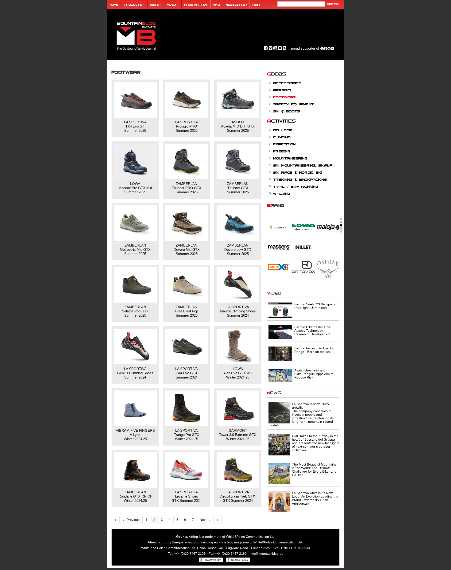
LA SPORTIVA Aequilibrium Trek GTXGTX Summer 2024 (237, 496)
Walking (281, 193)
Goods (276, 73)
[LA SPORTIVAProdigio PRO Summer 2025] (186, 99)
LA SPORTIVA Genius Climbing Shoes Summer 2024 (135, 373)
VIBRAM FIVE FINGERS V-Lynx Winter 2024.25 (135, 434)
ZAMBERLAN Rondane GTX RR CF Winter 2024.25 (135, 496)
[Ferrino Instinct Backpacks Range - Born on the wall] (280, 353)
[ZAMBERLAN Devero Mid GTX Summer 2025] (186, 223)
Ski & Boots (286, 111)
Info (217, 4)
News (154, 4)
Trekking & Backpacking (300, 179)
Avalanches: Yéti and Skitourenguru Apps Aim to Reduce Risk (314, 373)
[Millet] (303, 244)
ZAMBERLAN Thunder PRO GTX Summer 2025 (186, 188)
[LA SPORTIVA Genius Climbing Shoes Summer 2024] (135, 346)
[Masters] (278, 244)
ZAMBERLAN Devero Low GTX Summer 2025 (237, 249)
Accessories (287, 83)
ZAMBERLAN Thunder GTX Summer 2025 (238, 188)
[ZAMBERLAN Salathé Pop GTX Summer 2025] (135, 285)
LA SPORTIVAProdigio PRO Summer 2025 (186, 126)
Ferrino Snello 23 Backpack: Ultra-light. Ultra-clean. (315, 306)
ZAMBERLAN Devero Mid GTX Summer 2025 (187, 249)
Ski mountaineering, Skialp (302, 165)
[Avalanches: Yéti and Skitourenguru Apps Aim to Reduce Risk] (280, 375)
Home (114, 4)
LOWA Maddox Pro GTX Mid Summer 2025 (135, 188)
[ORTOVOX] (303, 264)
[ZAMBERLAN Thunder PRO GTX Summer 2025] (186, 161)
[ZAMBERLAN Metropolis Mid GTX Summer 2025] (135, 223)
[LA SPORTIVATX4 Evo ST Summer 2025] (135, 99)
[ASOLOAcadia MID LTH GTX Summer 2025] (238, 99)
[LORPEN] (278, 224)
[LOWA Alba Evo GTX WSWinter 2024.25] (238, 346)
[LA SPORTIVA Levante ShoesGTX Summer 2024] (186, 470)
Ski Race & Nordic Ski (297, 172)
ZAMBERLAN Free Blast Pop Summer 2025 (186, 311)
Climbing (282, 137)
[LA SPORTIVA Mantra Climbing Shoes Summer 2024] (238, 285)
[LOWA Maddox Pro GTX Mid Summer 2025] (135, 161)
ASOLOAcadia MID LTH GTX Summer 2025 (238, 126)
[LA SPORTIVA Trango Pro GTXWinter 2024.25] (186, 408)
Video (171, 4)
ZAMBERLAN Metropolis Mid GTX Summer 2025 (135, 249)
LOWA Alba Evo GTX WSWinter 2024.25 (237, 373)
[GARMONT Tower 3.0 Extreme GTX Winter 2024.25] (238, 408)
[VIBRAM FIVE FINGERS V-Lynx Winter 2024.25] (135, 408)
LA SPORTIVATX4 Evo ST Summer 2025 (135, 126)
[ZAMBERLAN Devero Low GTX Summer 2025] (238, 223)
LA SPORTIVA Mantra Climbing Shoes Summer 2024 (238, 311)
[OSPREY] (328, 266)
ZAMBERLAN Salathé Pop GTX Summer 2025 (135, 311)
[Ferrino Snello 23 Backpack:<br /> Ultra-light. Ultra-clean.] (280, 310)
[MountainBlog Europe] (136, 35)
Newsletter (236, 4)
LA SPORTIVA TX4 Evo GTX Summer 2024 (186, 373)
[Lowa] (303, 224)
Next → (205, 520)
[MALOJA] (328, 224)
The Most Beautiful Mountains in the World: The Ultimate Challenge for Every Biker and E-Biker (314, 469)
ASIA (256, 4)
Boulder (282, 130)
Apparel (282, 90)
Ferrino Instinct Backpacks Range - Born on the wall (314, 350)
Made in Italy (196, 4)
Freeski (281, 151)
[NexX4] (278, 264)
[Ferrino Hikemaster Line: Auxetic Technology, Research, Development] (280, 332)
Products (133, 4)
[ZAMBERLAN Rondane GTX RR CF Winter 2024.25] (135, 470)
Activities (281, 120)
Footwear (284, 97)
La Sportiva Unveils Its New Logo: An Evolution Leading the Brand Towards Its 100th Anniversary (315, 498)
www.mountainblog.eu (201, 542)
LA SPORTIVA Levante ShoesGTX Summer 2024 (186, 496)
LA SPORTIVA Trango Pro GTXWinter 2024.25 (186, 434)
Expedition (284, 144)
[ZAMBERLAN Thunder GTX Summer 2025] (238, 161)
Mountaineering (290, 158)
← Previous (131, 520)
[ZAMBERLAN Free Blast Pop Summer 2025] (186, 285)
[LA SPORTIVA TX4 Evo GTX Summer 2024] (186, 346)
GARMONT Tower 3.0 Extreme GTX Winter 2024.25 (237, 434)
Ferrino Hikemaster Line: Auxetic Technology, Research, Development (312, 330)
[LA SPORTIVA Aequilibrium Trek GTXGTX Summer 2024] (238, 470)
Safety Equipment (293, 104)
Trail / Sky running (295, 186)
